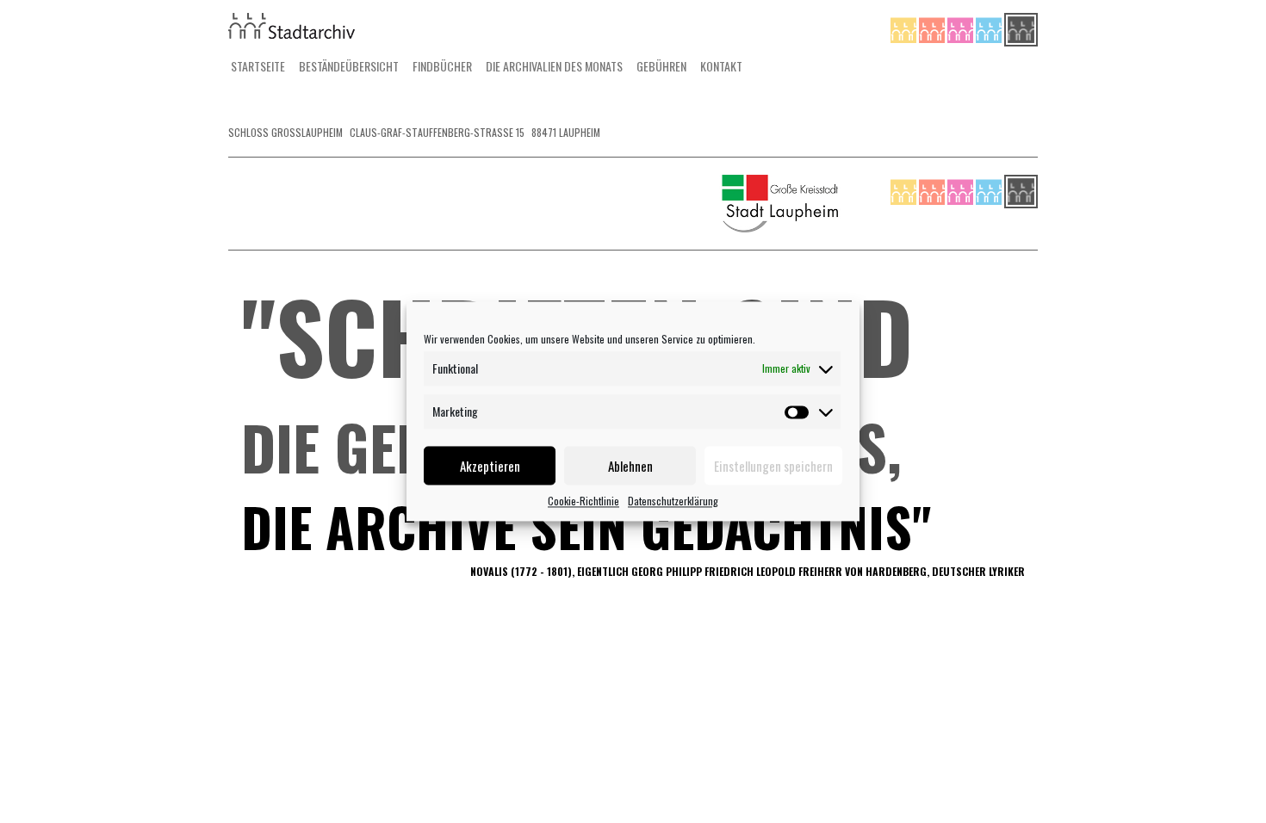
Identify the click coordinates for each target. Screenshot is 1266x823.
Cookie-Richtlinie (583, 500)
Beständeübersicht (349, 66)
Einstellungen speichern (773, 465)
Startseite (258, 66)
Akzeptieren (490, 465)
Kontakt (721, 66)
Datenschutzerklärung (673, 500)
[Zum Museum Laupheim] (961, 28)
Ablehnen (630, 465)
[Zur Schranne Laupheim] (990, 28)
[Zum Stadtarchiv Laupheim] (1021, 28)
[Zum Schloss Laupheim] (905, 28)
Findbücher (442, 66)
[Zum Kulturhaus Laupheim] (933, 28)
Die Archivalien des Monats (554, 66)
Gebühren (661, 66)
